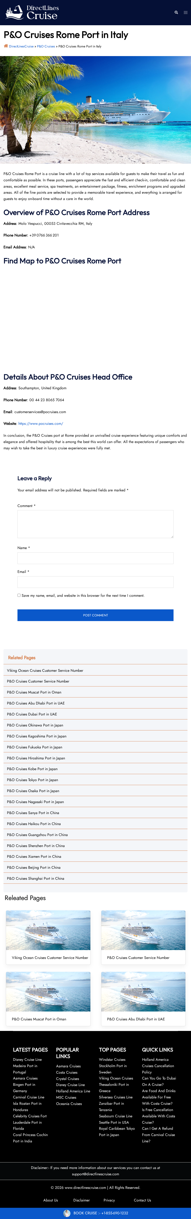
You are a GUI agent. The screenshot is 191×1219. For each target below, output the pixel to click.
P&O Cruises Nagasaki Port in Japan (35, 801)
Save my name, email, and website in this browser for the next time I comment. (83, 595)
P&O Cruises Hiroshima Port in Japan (36, 758)
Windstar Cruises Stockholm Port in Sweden (113, 1066)
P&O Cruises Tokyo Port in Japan (32, 780)
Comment (26, 505)
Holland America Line (73, 1091)
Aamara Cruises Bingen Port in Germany (25, 1085)
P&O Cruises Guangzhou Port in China (37, 834)
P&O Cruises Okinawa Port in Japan (35, 725)
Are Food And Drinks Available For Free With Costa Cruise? (158, 1097)
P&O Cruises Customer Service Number (38, 681)
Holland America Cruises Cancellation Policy (158, 1066)
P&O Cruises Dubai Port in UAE (32, 714)
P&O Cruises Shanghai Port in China (35, 878)
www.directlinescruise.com (85, 1187)
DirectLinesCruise (21, 46)
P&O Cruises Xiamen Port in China (34, 856)
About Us (50, 1200)
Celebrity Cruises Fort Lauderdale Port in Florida (30, 1122)
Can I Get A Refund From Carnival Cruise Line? (158, 1135)
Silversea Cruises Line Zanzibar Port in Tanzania (116, 1103)
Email (23, 571)
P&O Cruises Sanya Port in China (33, 812)
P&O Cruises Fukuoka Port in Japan (34, 747)
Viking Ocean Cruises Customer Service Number (45, 670)
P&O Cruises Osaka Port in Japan (33, 791)
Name (23, 548)
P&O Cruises (46, 46)
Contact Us (142, 1200)
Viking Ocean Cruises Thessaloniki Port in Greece (116, 1085)
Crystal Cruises (67, 1078)
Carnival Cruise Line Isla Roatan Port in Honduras (28, 1103)
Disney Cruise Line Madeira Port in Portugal (27, 1066)
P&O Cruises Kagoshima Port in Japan (36, 736)
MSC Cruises (66, 1097)
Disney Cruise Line (70, 1084)
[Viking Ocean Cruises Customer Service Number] (48, 930)
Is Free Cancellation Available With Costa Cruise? (158, 1116)
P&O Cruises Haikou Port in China (34, 823)
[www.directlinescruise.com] (31, 12)
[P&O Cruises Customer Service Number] (143, 930)
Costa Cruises (66, 1072)
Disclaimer (81, 1200)
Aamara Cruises (68, 1066)
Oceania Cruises (69, 1103)
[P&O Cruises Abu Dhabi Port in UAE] (143, 992)
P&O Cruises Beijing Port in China (34, 867)
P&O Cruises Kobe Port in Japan (32, 769)
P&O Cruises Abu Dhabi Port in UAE (36, 703)
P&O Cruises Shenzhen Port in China (36, 845)
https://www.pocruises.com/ (40, 423)
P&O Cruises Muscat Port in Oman (34, 692)
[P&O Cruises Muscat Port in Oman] (48, 992)
